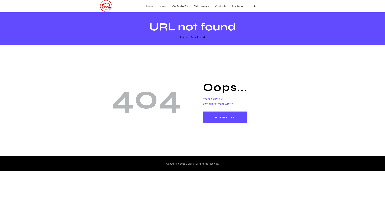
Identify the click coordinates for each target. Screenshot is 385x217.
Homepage (225, 117)
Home (183, 37)
